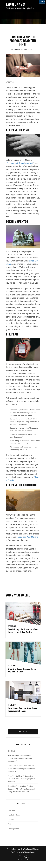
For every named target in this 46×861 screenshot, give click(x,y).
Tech (9, 824)
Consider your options (28, 537)
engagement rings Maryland (20, 163)
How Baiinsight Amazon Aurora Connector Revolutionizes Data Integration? (20, 758)
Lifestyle (9, 82)
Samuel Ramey (16, 4)
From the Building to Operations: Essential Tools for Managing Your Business (21, 778)
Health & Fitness (14, 815)
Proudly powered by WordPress (19, 849)
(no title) (11, 751)
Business (11, 810)
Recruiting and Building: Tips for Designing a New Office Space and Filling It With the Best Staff (21, 789)
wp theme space (28, 852)
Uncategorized (13, 829)
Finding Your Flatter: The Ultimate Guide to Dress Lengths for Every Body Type (21, 768)
